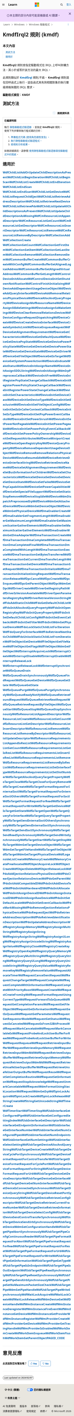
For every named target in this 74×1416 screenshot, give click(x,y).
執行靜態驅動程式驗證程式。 (26, 140)
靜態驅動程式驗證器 (20, 127)
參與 (47, 1406)
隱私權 (57, 1406)
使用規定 (31, 1411)
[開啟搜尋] (61, 5)
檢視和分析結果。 (20, 144)
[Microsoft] (37, 4)
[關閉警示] (70, 13)
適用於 (9, 56)
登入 (68, 4)
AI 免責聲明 (9, 1406)
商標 (42, 1411)
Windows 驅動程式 (39, 24)
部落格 (34, 1406)
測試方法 (10, 52)
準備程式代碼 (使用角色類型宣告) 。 (30, 137)
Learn (6, 24)
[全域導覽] (3, 5)
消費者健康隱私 (11, 1411)
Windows (19, 24)
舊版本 (23, 1406)
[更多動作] (68, 24)
